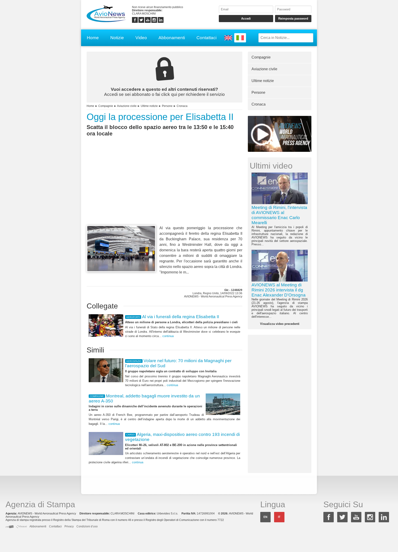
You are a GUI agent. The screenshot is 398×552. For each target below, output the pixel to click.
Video (141, 37)
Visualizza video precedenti (279, 324)
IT (279, 517)
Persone (167, 106)
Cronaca (182, 106)
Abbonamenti (171, 37)
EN (265, 517)
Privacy (69, 526)
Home (93, 37)
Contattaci (206, 37)
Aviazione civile (127, 106)
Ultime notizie (149, 106)
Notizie (117, 37)
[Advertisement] (164, 189)
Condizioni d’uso (87, 526)
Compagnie (105, 106)
